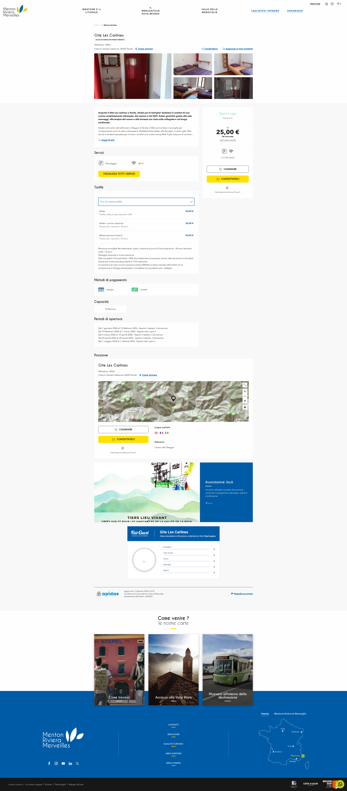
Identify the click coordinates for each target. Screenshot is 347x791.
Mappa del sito (76, 784)
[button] (326, 4)
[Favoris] (332, 4)
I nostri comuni (15, 784)
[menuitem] (15, 11)
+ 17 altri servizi (228, 157)
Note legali (60, 784)
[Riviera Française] (293, 784)
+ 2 (234, 88)
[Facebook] (49, 764)
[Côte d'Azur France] (310, 784)
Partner (48, 784)
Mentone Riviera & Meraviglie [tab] (290, 714)
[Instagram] (56, 764)
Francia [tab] (265, 714)
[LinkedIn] (70, 764)
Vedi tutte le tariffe (228, 140)
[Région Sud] (331, 784)
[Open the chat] (340, 784)
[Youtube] (63, 764)
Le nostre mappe (33, 784)
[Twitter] (77, 764)
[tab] (144, 202)
